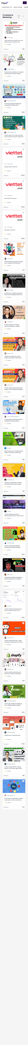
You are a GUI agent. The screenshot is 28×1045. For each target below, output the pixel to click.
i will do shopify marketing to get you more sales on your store (13, 609)
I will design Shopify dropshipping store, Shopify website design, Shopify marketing (13, 704)
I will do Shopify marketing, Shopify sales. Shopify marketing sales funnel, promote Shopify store (13, 262)
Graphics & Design (18, 7)
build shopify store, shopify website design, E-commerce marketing (13, 451)
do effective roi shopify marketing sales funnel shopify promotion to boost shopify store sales (13, 293)
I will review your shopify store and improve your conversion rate (13, 41)
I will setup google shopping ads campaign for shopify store (12, 104)
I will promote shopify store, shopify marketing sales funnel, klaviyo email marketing (13, 72)
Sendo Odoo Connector (10, 198)
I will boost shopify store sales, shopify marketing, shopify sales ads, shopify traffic (12, 357)
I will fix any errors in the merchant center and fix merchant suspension (13, 135)
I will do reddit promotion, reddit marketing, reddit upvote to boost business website (13, 641)
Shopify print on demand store (12, 735)
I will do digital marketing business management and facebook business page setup (13, 420)
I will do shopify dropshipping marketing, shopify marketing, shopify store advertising (12, 546)
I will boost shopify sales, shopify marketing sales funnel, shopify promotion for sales (13, 483)
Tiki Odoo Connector (9, 230)
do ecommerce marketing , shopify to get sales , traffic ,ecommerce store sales (13, 799)
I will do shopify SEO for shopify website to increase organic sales (13, 767)
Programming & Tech (7, 7)
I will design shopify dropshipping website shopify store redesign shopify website (13, 578)
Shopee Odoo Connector (10, 167)
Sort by (19, 16)
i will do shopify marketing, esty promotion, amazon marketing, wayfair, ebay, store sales (12, 672)
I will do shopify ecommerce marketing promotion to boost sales (13, 514)
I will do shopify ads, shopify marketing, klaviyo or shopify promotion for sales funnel (12, 325)
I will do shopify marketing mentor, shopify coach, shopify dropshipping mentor (13, 388)
